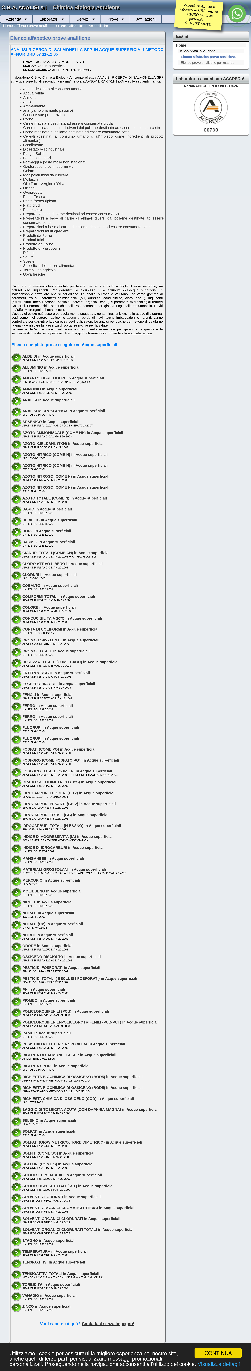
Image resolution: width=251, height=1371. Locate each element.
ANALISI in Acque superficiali (48, 400)
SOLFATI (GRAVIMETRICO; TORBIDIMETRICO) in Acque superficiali (82, 1142)
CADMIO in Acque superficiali (48, 542)
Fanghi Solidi (33, 153)
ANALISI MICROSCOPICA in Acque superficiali (63, 411)
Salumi (28, 257)
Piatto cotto (32, 209)
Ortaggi (29, 188)
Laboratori (48, 19)
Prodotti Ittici (33, 240)
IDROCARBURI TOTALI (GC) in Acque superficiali (66, 815)
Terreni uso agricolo (39, 270)
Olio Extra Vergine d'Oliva (44, 184)
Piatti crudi (31, 205)
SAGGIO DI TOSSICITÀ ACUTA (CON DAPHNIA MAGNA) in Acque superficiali (90, 1109)
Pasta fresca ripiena (39, 201)
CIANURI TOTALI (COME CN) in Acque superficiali (66, 553)
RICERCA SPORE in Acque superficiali (56, 1066)
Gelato (28, 171)
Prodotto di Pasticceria (41, 248)
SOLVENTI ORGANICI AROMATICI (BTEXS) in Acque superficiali (79, 1208)
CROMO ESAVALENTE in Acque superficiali (60, 640)
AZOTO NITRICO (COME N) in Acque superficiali (65, 454)
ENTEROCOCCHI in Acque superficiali (56, 673)
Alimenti (29, 97)
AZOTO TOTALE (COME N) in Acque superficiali (64, 498)
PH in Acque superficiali (43, 989)
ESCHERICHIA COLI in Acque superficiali (58, 684)
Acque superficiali (51, 66)
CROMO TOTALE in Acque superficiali (56, 651)
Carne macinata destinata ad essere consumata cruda (68, 123)
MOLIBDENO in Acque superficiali (52, 891)
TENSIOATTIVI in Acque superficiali (53, 1262)
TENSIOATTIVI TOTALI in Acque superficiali (60, 1274)
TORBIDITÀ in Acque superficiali (51, 1284)
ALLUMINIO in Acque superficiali (51, 367)
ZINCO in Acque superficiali (46, 1306)
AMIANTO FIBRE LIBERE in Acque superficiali (63, 378)
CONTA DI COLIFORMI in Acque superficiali (61, 629)
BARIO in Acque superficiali (47, 509)
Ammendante (34, 106)
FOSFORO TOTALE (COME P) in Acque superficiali (67, 771)
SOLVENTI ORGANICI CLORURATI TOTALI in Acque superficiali (78, 1229)
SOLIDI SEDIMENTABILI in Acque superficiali (62, 1175)
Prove (112, 19)
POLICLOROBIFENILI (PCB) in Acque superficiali (65, 1011)
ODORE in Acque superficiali (48, 946)
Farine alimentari (37, 158)
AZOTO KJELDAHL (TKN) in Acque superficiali (63, 443)
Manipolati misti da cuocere (45, 175)
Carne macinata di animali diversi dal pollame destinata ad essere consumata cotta (91, 128)
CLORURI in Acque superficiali (49, 575)
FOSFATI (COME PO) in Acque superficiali (59, 749)
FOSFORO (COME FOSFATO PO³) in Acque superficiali (70, 760)
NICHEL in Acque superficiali (48, 902)
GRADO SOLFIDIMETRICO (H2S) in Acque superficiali (69, 782)
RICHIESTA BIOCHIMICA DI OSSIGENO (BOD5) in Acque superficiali (82, 1077)
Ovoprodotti (32, 192)
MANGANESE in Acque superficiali (53, 858)
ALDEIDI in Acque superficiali (48, 356)
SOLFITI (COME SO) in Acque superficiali (58, 1153)
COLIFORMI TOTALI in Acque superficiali (58, 596)
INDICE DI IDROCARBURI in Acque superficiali (63, 847)
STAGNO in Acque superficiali (48, 1240)
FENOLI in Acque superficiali (48, 695)
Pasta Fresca (34, 197)
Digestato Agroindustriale (43, 149)
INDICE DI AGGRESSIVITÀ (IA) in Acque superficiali (68, 836)
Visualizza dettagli (219, 1363)
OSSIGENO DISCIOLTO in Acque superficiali (61, 957)
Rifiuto (28, 253)
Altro (27, 102)
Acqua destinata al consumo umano (52, 89)
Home (8, 26)
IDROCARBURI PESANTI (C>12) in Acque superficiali (69, 804)
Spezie (28, 261)
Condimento (33, 145)
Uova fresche (34, 274)
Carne (28, 119)
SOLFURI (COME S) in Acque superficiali (58, 1164)
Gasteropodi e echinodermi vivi (48, 166)
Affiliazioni (146, 19)
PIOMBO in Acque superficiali (48, 1000)
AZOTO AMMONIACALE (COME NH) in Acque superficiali (72, 433)
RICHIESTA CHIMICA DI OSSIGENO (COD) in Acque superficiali (78, 1099)
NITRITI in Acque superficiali (47, 935)
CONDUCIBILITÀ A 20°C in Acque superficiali (62, 618)
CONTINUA (218, 1352)
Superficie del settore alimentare (50, 266)
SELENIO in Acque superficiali (49, 1120)
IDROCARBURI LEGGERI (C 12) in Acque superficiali (68, 793)
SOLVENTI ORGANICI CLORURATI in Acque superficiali (71, 1219)
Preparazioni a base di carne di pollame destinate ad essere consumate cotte (87, 227)
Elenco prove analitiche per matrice (207, 62)
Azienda (13, 19)
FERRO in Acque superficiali (47, 706)
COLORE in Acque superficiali (49, 607)
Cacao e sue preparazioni (44, 115)
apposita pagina (140, 333)
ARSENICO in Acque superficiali (50, 422)
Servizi (82, 19)
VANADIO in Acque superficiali (49, 1295)
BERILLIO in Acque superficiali (49, 520)
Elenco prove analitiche (36, 26)
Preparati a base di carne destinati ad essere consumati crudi (73, 214)
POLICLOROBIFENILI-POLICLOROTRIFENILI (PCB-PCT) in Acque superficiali (90, 1022)
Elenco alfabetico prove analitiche (208, 57)
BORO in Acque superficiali (46, 531)
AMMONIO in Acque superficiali (50, 389)
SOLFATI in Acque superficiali (48, 1131)
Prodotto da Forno (38, 244)
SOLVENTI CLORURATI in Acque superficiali (61, 1197)
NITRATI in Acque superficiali (48, 913)
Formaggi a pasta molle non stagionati (54, 162)
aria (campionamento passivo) (48, 110)
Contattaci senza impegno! (108, 1323)
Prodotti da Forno (37, 235)
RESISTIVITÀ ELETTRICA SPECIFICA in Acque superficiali (73, 1044)
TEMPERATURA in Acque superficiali (55, 1251)
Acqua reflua (33, 93)
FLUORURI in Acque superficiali (50, 727)
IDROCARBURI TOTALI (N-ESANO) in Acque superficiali (71, 826)
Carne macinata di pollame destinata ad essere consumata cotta (76, 132)
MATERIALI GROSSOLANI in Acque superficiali (64, 869)
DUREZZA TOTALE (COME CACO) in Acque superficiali (71, 662)
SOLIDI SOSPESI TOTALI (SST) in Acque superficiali (68, 1186)
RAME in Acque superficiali (46, 1033)
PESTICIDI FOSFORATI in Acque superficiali (61, 967)
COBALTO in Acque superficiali (50, 585)
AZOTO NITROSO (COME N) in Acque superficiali (65, 476)
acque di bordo (78, 317)
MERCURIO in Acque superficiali (51, 880)
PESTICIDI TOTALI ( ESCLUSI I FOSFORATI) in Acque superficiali (79, 978)
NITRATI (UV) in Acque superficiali (52, 924)
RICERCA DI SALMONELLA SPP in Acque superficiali (69, 1055)
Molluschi (31, 179)
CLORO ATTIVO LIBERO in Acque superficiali (62, 564)
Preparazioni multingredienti (46, 231)
